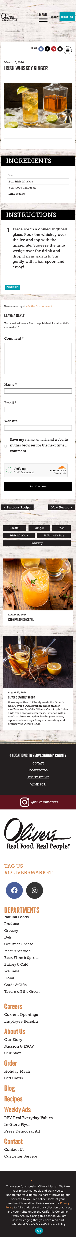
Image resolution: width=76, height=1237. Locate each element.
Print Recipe (13, 287)
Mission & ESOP (19, 1046)
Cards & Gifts (15, 985)
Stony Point (38, 777)
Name (10, 385)
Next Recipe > (61, 507)
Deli (7, 937)
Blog (9, 1088)
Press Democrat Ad (22, 1131)
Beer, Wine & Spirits (21, 958)
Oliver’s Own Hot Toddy (21, 697)
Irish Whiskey (19, 535)
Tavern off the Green (22, 992)
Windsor (38, 784)
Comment (14, 339)
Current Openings (21, 1015)
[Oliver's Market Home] (38, 834)
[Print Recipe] (68, 50)
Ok (39, 1230)
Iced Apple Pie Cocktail (21, 620)
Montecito (38, 770)
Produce (11, 924)
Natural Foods (16, 917)
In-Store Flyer (17, 1124)
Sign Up (54, 16)
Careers (13, 1006)
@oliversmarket (44, 802)
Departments (21, 910)
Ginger (39, 528)
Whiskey (37, 543)
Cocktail (15, 528)
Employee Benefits (21, 1021)
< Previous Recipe (17, 507)
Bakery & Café (16, 964)
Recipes (13, 1098)
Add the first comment (39, 306)
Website (11, 421)
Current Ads (67, 16)
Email (10, 403)
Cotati (38, 763)
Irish (61, 528)
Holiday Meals (17, 1071)
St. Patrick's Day (53, 535)
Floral (9, 978)
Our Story (13, 1040)
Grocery (11, 931)
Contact (13, 1141)
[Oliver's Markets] (9, 17)
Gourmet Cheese (18, 944)
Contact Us (14, 1149)
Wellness (11, 971)
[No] (71, 1209)
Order (10, 1063)
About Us (14, 1031)
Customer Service (20, 1156)
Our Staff (12, 1053)
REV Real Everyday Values (28, 1118)
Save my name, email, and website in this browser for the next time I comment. (39, 445)
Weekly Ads (17, 1109)
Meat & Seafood (17, 951)
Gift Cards (13, 1078)
